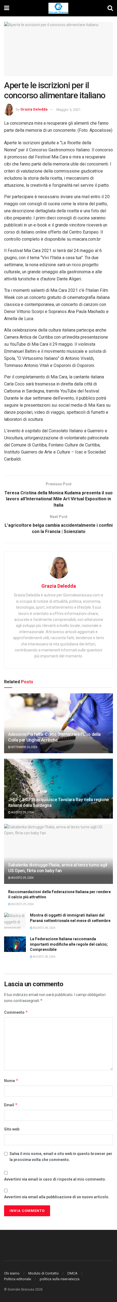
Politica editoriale (17, 1279)
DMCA (72, 1273)
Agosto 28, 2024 (44, 927)
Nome (11, 1080)
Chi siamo (12, 1273)
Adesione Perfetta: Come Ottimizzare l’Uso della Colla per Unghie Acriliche (54, 737)
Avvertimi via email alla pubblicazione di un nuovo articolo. (56, 1197)
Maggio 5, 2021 (68, 110)
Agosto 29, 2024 (22, 812)
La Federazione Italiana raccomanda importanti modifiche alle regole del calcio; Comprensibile (69, 944)
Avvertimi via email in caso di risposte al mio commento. (55, 1179)
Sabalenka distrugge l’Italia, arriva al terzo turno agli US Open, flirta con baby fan (57, 867)
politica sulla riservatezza (59, 1279)
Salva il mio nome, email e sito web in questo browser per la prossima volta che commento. (61, 1156)
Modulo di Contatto (43, 1273)
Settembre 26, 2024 (24, 747)
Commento (16, 1012)
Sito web (11, 1129)
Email (11, 1104)
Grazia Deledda (34, 110)
